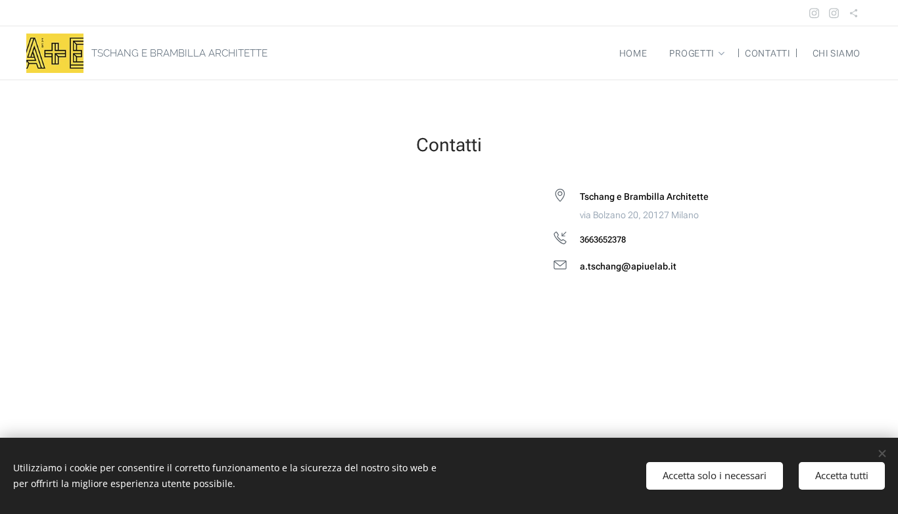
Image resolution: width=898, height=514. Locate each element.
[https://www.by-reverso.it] (853, 13)
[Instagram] (814, 13)
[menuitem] (633, 53)
